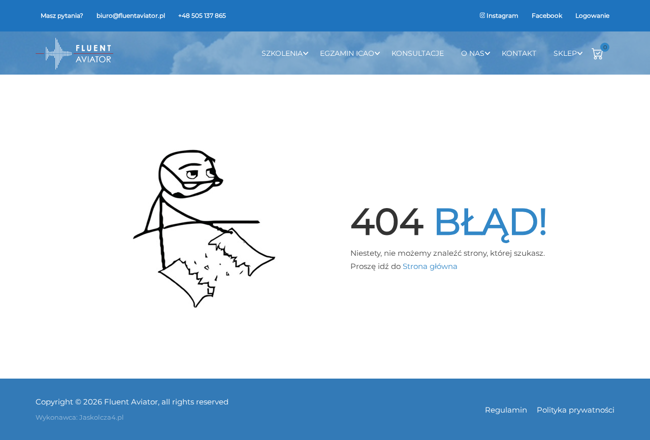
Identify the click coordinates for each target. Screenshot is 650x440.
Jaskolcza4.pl (101, 417)
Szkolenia (282, 53)
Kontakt (519, 53)
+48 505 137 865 (202, 15)
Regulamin (506, 410)
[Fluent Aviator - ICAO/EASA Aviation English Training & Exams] (74, 53)
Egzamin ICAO (347, 53)
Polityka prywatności (575, 410)
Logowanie (592, 15)
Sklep (565, 53)
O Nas (472, 53)
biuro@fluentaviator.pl (130, 15)
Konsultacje (418, 53)
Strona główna (430, 266)
